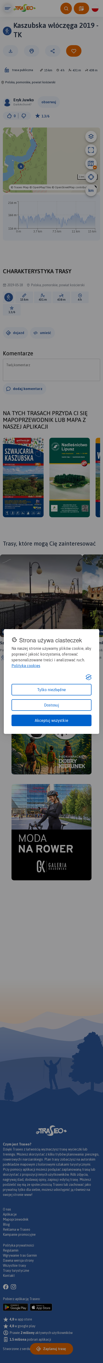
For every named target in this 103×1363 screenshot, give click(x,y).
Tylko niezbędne (51, 690)
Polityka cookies (25, 665)
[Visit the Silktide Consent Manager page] (89, 677)
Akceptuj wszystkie (51, 720)
